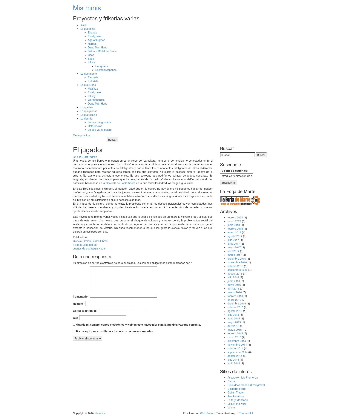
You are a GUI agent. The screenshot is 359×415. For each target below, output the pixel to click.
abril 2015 (233, 326)
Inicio (83, 25)
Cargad (232, 381)
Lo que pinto (87, 28)
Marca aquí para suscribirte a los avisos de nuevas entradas (114, 331)
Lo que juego (88, 85)
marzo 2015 (235, 329)
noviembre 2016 (237, 262)
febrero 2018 (235, 228)
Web (76, 318)
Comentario (81, 296)
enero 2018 (234, 232)
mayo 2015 (234, 322)
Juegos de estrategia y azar (89, 248)
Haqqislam (101, 66)
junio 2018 (234, 225)
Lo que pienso (88, 111)
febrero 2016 (235, 296)
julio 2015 (233, 314)
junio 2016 (234, 281)
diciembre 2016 (237, 258)
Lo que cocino (88, 115)
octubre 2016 (235, 266)
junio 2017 (234, 243)
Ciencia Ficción (82, 241)
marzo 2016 (235, 292)
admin (93, 157)
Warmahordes (96, 100)
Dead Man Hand (97, 47)
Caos (91, 55)
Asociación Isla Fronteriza (243, 377)
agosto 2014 (235, 356)
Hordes (92, 43)
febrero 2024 (235, 217)
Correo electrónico (85, 311)
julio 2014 (233, 359)
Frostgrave (94, 36)
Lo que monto (88, 73)
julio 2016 (233, 277)
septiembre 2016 (238, 270)
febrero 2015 (235, 333)
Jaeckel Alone (236, 396)
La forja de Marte (238, 400)
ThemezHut (246, 413)
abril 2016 (233, 288)
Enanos (92, 32)
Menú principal (81, 135)
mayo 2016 (234, 285)
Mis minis (87, 7)
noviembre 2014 (237, 344)
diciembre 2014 (237, 341)
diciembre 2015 (237, 303)
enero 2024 (234, 221)
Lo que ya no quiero (100, 129)
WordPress (206, 413)
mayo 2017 (234, 247)
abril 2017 (233, 251)
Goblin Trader (236, 392)
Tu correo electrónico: (234, 170)
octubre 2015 (235, 307)
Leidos (95, 241)
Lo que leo (86, 107)
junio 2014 (234, 363)
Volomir (232, 407)
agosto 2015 (235, 311)
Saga (91, 58)
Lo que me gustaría (99, 122)
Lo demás (86, 118)
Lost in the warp (237, 403)
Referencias (95, 126)
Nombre (79, 303)
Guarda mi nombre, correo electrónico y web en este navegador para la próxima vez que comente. (138, 324)
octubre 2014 (235, 348)
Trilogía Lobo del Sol (85, 244)
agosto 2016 (235, 273)
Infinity (92, 62)
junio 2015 (234, 318)
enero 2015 (234, 337)
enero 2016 (234, 299)
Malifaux (93, 88)
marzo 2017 (235, 255)
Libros (104, 241)
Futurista (93, 81)
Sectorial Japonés (105, 70)
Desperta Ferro (237, 389)
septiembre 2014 (238, 352)
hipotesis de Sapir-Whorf (120, 183)
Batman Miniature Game (102, 51)
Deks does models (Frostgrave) (246, 385)
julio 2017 (233, 240)
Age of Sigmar (96, 40)
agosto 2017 (235, 236)
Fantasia (93, 77)
